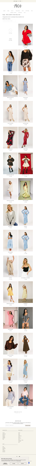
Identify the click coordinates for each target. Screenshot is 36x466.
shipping (4, 436)
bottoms (4, 451)
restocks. (20, 12)
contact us (4, 433)
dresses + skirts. (13, 12)
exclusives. (18, 10)
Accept (14, 463)
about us (4, 434)
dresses (4, 447)
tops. (23, 10)
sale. (25, 12)
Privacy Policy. (19, 460)
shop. (12, 10)
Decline (22, 463)
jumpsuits (4, 448)
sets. (32, 10)
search (4, 432)
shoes (3, 449)
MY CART (19, 1)
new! (8, 10)
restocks (4, 450)
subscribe (28, 425)
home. (4, 10)
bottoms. (27, 10)
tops (3, 446)
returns (4, 435)
